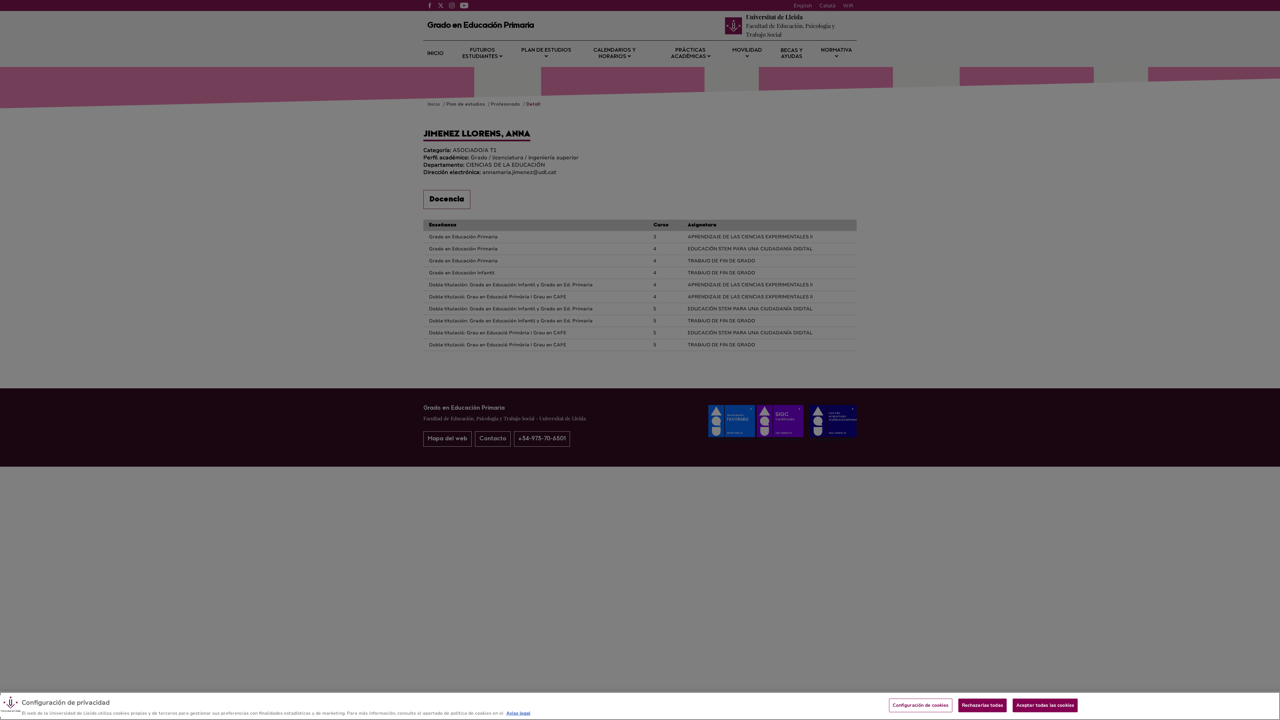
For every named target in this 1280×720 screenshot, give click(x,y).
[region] (640, 706)
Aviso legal (518, 713)
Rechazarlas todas (982, 705)
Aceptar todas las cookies (1045, 705)
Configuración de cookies (920, 705)
